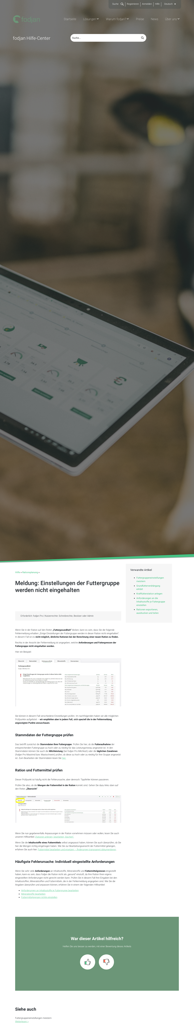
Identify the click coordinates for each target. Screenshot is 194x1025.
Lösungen (89, 19)
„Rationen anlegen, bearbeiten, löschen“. (54, 836)
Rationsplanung (30, 572)
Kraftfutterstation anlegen (149, 593)
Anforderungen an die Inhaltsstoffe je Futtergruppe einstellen (150, 602)
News (154, 19)
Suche (115, 4)
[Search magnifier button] (142, 38)
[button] (170, 4)
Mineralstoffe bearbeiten (33, 894)
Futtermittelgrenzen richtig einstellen (39, 897)
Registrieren (133, 4)
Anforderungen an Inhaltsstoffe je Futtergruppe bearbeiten (50, 890)
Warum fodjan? (116, 19)
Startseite (70, 19)
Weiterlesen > (22, 1021)
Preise (140, 19)
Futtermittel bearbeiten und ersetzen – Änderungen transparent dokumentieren (77, 849)
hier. (64, 758)
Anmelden (147, 4)
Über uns (171, 19)
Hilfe (157, 4)
